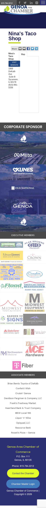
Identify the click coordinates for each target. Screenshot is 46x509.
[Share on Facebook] (28, 48)
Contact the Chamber (23, 473)
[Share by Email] (24, 48)
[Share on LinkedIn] (36, 48)
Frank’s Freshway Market (23, 403)
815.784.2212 (7, 3)
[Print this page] (20, 48)
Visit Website (14, 63)
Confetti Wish (23, 388)
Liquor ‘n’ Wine (23, 417)
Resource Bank (23, 427)
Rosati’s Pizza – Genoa (23, 432)
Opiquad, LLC (23, 422)
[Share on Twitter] (32, 48)
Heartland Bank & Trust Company (23, 408)
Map (23, 54)
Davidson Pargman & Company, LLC (23, 398)
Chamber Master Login (23, 483)
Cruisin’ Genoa (23, 393)
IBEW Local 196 (23, 413)
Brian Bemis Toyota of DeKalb (23, 383)
